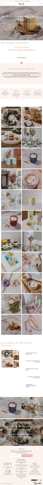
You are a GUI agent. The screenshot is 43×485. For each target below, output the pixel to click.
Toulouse (32, 137)
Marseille (11, 137)
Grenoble (11, 220)
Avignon (11, 262)
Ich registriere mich (27, 455)
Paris (11, 116)
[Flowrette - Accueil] (21, 4)
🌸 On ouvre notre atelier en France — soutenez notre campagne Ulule (21, 1)
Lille (32, 158)
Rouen (31, 220)
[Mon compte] (39, 4)
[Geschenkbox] (10, 407)
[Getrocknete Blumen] (32, 407)
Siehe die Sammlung (21, 57)
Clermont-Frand (31, 283)
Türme (31, 262)
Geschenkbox (11, 414)
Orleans (11, 303)
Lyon (32, 116)
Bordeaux (11, 158)
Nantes (32, 179)
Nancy (31, 303)
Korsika (32, 324)
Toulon (11, 241)
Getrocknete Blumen (32, 414)
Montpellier (32, 241)
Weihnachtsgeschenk (21, 31)
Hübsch (11, 179)
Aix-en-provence (11, 325)
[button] (4, 4)
